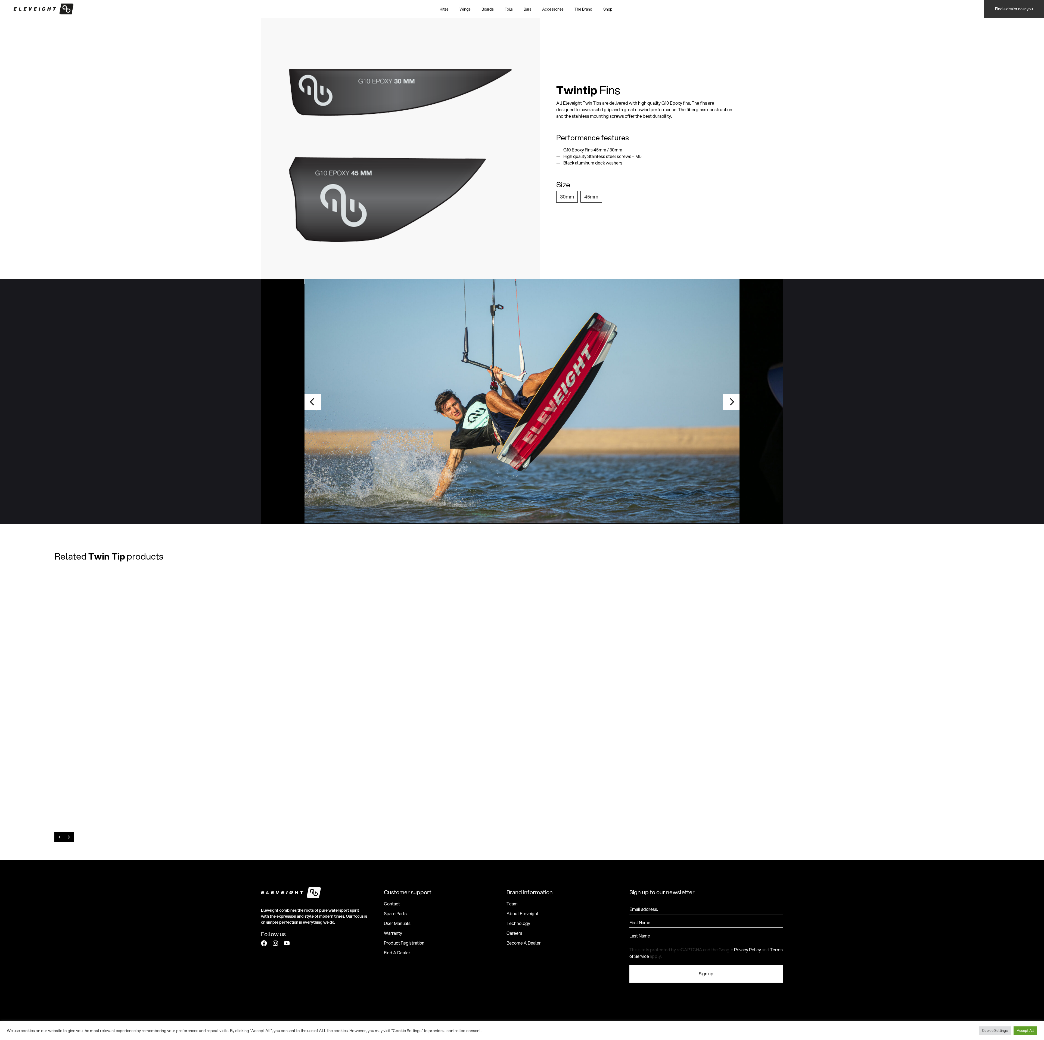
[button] (312, 402)
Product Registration (404, 943)
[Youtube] (287, 943)
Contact (392, 903)
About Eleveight (523, 913)
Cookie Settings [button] (995, 1030)
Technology (518, 923)
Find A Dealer (397, 952)
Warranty (393, 933)
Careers (514, 933)
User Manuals (397, 923)
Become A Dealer (524, 943)
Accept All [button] (1025, 1030)
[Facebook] (264, 943)
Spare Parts (395, 913)
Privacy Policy (747, 949)
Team (512, 903)
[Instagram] (275, 943)
